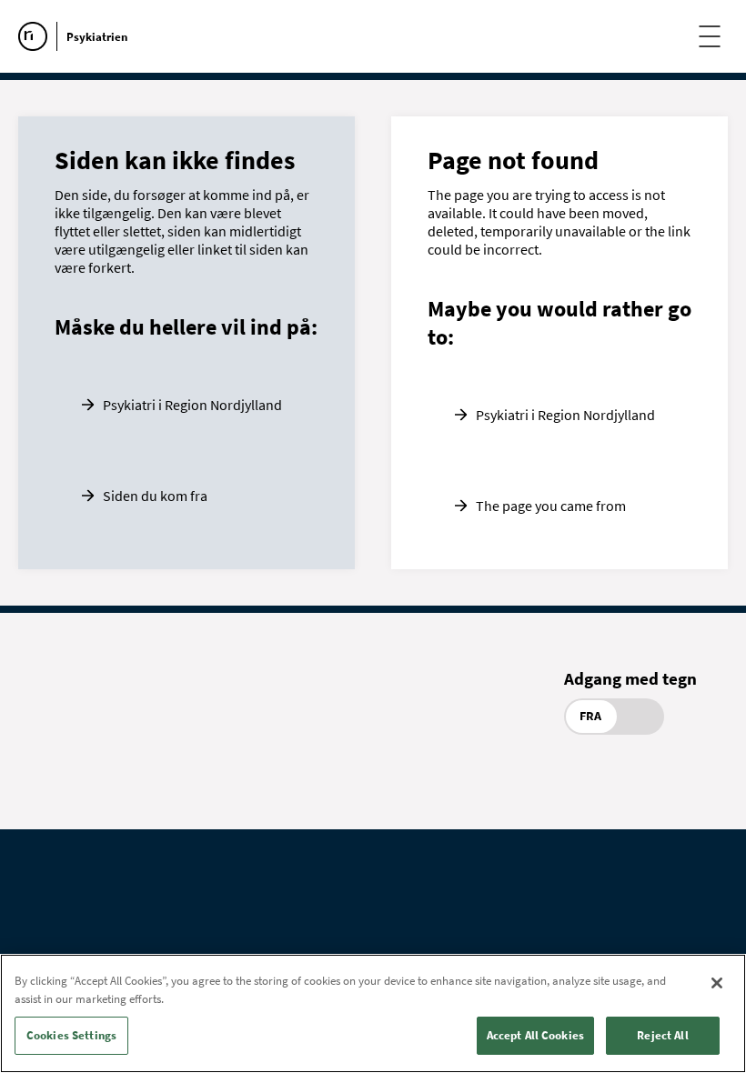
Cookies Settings (71, 1035)
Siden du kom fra (155, 495)
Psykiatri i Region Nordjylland (192, 405)
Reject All (662, 1035)
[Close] (717, 983)
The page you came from (551, 505)
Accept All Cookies (535, 1035)
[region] (373, 1013)
